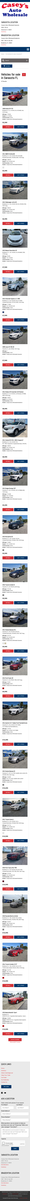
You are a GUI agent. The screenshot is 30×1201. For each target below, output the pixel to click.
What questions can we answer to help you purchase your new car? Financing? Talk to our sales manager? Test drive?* (14, 1125)
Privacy (21, 1198)
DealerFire (5, 1193)
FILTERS (8, 66)
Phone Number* (5, 1117)
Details (8, 127)
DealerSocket (15, 1193)
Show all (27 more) (15, 1042)
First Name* (4, 1104)
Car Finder (4, 1077)
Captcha (3, 1139)
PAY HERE (6, 1086)
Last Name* (19, 1104)
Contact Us (4, 1082)
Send (15, 1148)
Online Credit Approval (7, 1073)
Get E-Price (20, 127)
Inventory (3, 31)
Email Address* (5, 1111)
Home (2, 54)
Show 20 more (15, 1039)
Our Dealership (5, 1080)
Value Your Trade (5, 1075)
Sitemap (25, 1198)
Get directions (5, 1164)
